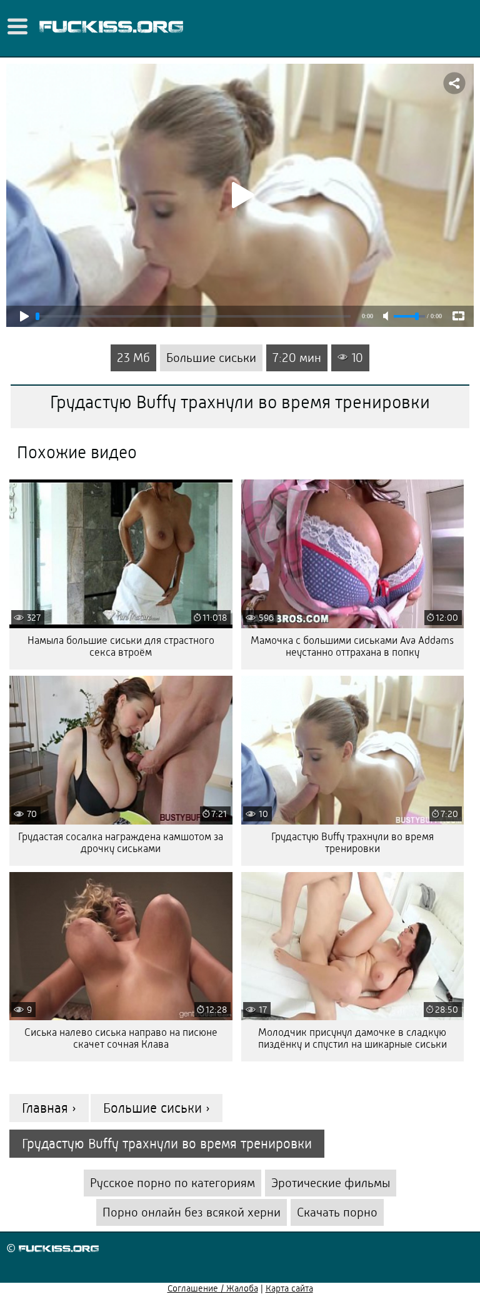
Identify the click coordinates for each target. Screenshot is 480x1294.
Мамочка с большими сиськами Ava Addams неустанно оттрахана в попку (352, 646)
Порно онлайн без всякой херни (191, 1212)
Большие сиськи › (156, 1108)
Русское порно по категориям (172, 1183)
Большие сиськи (211, 358)
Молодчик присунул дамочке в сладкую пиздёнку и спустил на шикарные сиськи (352, 1038)
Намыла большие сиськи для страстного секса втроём (121, 646)
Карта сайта (289, 1288)
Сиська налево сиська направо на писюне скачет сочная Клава (121, 1038)
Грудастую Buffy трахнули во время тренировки (352, 843)
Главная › (49, 1108)
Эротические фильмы (330, 1183)
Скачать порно (337, 1212)
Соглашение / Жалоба (213, 1288)
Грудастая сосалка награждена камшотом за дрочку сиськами (120, 843)
